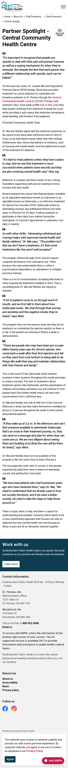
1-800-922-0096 (29, 623)
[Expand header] (63, 6)
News (5, 686)
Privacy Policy (34, 751)
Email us (7, 627)
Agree (10, 759)
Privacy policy (10, 690)
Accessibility (10, 682)
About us (7, 678)
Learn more (11, 564)
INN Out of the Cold (46, 104)
